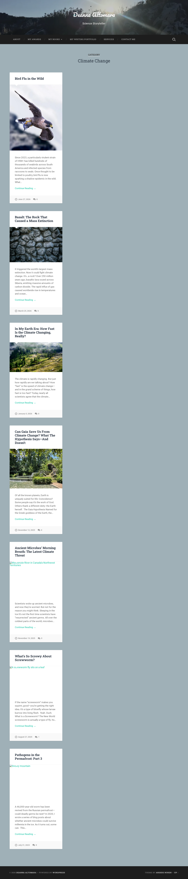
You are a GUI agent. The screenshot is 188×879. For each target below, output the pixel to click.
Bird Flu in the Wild (29, 78)
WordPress (59, 872)
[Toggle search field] (174, 39)
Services (109, 39)
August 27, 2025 (25, 737)
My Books (54, 39)
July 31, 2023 (24, 845)
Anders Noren (164, 872)
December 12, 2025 (26, 530)
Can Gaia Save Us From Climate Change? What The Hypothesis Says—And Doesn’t (35, 437)
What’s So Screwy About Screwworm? (33, 658)
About (16, 39)
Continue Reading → (25, 188)
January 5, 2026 (25, 414)
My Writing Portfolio (83, 39)
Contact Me (128, 39)
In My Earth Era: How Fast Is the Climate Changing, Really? (34, 332)
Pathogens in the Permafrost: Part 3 (28, 757)
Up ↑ (176, 872)
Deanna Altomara (94, 14)
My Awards (34, 39)
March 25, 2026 (25, 311)
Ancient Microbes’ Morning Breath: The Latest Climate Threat (35, 551)
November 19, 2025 (26, 638)
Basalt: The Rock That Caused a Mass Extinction (34, 219)
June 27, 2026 (24, 199)
